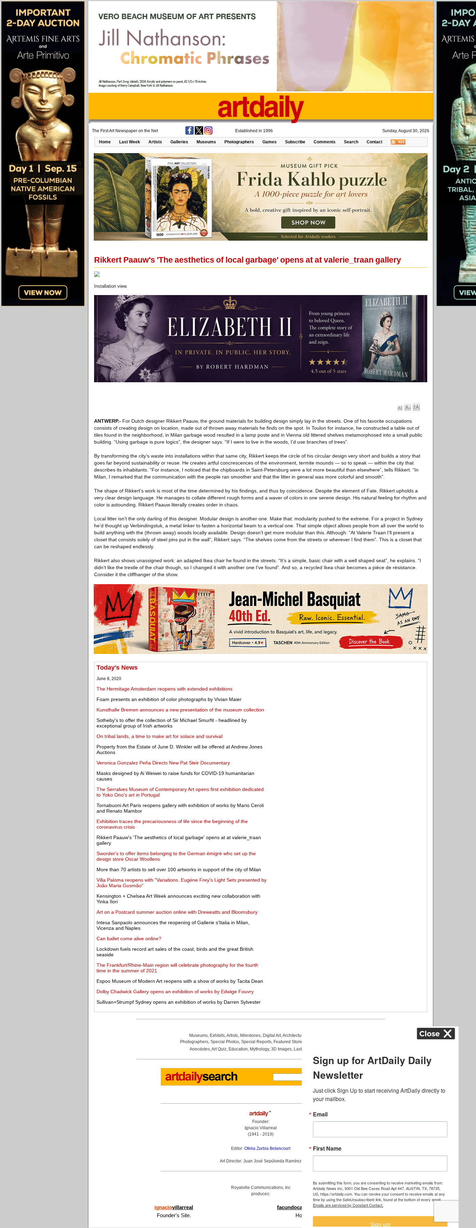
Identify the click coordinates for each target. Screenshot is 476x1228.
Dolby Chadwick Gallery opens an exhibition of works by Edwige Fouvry (175, 991)
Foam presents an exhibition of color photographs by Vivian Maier (169, 699)
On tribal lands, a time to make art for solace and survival (159, 736)
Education (238, 1049)
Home (105, 142)
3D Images (281, 1049)
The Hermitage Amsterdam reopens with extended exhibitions (164, 689)
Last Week (129, 142)
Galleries (179, 142)
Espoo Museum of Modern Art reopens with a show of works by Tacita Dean (180, 981)
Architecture (294, 1035)
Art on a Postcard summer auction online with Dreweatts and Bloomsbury (177, 912)
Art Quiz (219, 1049)
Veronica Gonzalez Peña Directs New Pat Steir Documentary (163, 763)
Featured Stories (289, 1041)
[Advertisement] (347, 713)
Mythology (259, 1049)
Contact (374, 142)
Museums (206, 142)
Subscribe (295, 142)
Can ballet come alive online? (129, 938)
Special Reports (256, 1041)
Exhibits (217, 1035)
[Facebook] (189, 133)
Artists (155, 142)
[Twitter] (199, 133)
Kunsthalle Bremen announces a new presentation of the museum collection (180, 710)
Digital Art (272, 1035)
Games (269, 142)
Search (351, 142)
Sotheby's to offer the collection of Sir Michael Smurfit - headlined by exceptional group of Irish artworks (172, 723)
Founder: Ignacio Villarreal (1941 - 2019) (261, 1128)
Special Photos (224, 1041)
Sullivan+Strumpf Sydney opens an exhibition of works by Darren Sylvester (179, 1002)
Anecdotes (200, 1049)
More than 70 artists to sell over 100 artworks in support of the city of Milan (179, 869)
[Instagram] (208, 133)
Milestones (250, 1035)
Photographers (239, 142)
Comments (325, 142)
